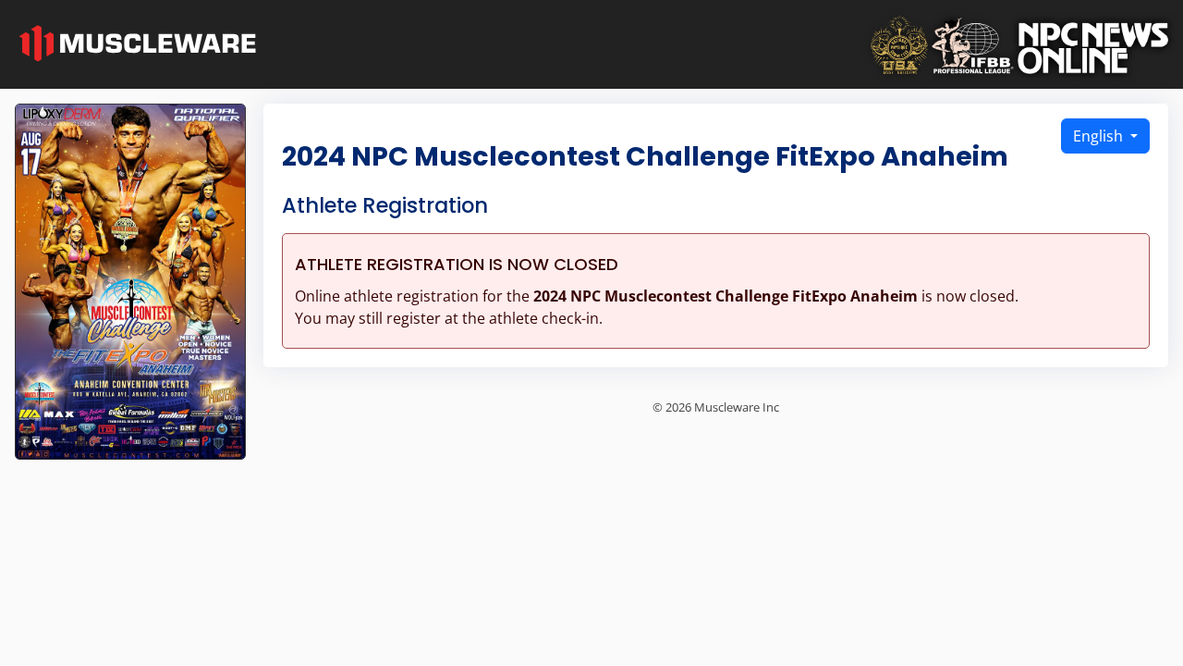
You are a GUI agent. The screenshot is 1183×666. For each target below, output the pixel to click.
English (1100, 136)
